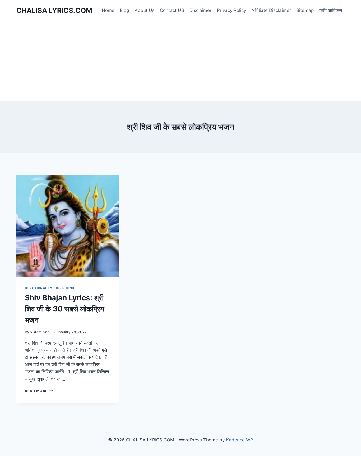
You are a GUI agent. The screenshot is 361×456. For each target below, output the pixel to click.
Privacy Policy (231, 10)
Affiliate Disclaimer (271, 10)
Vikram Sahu (41, 332)
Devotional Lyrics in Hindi (50, 288)
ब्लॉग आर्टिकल (330, 10)
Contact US (172, 10)
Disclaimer (200, 10)
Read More (39, 391)
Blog (124, 10)
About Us (145, 10)
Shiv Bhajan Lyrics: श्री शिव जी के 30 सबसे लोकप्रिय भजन (64, 308)
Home (108, 10)
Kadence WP (239, 440)
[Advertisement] (180, 61)
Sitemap (305, 10)
